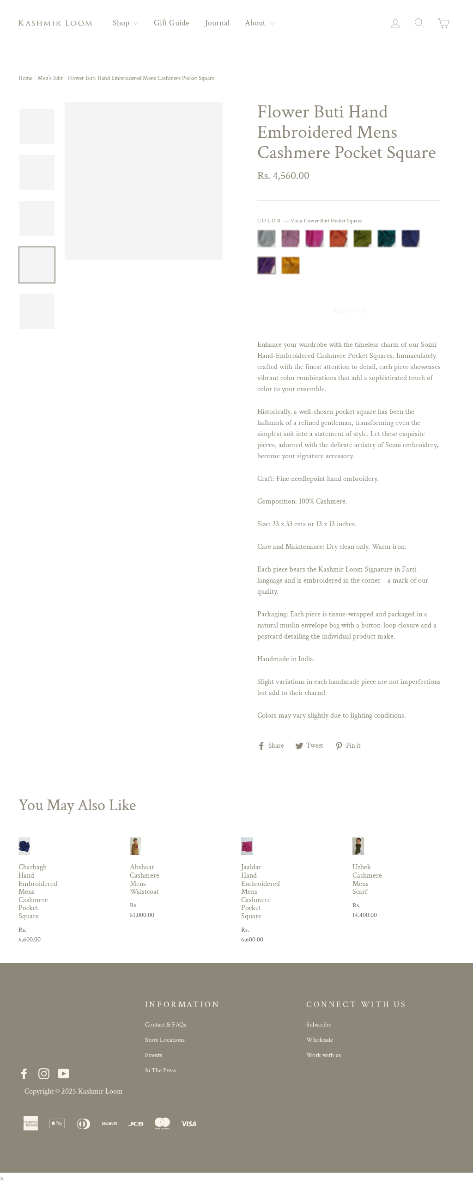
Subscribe (318, 1025)
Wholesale (319, 1040)
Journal (217, 23)
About (256, 23)
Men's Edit (50, 78)
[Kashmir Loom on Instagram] (43, 1073)
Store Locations (165, 1040)
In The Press (160, 1070)
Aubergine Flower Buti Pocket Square (410, 238)
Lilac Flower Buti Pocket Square (290, 238)
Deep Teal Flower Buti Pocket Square (386, 238)
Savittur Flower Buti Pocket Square (290, 265)
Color (309, 220)
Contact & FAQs (165, 1025)
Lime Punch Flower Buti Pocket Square (362, 238)
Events (153, 1055)
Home (25, 78)
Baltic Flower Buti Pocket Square (266, 238)
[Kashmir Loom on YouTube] (63, 1073)
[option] (144, 181)
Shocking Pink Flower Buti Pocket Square (314, 238)
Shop (122, 23)
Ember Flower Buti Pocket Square (338, 238)
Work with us (323, 1055)
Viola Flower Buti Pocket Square (266, 265)
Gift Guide (171, 23)
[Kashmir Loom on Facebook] (24, 1073)
